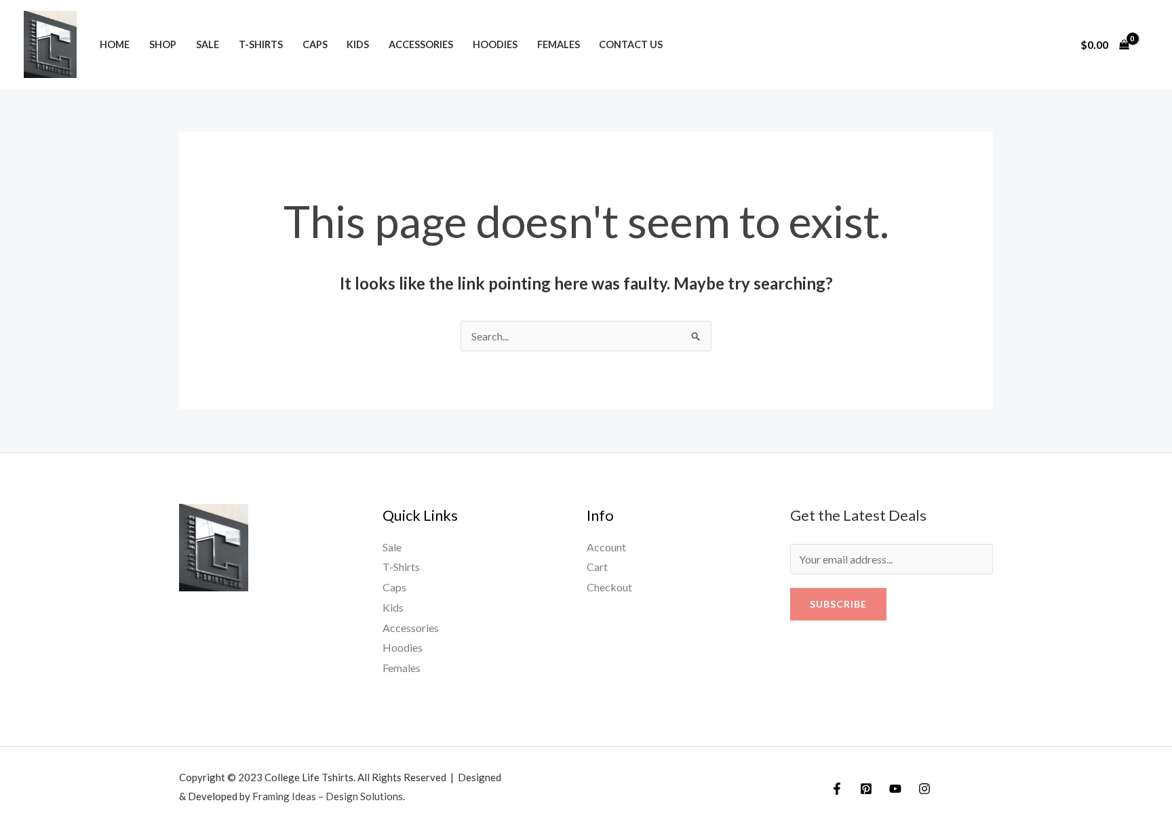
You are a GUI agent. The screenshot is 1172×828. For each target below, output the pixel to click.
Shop (162, 44)
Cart (597, 566)
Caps (315, 44)
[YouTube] (895, 789)
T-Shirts (261, 44)
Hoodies (495, 44)
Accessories (421, 44)
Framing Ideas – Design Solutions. (328, 796)
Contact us (631, 44)
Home (115, 44)
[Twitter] (866, 789)
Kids (358, 44)
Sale (207, 44)
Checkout (609, 586)
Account (606, 546)
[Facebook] (837, 789)
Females (558, 44)
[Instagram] (924, 789)
